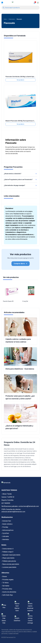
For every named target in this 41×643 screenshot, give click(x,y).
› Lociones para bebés (9, 567)
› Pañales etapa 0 (7, 552)
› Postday (5, 527)
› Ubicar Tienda (7, 494)
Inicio (5, 19)
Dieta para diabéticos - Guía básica (20, 369)
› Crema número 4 (7, 549)
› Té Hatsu (5, 583)
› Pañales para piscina (9, 561)
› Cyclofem (5, 533)
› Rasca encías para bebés (10, 564)
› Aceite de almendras (9, 592)
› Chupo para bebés (8, 558)
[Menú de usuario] (3, 3)
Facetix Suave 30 (8, 301)
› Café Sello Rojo (7, 595)
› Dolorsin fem (6, 521)
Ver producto (20, 80)
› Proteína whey (7, 589)
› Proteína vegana (7, 579)
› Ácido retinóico (7, 524)
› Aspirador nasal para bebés (11, 555)
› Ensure (4, 576)
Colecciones (11, 19)
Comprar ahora (19, 263)
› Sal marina (5, 586)
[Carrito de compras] (38, 3)
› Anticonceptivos (7, 530)
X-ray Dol (25, 301)
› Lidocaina (5, 536)
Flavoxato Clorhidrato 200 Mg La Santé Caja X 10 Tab (23, 76)
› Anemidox (5, 539)
